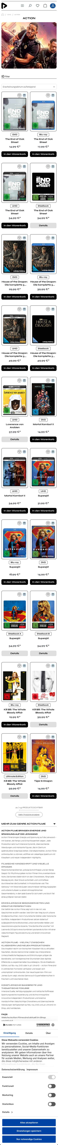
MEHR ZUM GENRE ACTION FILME (23, 823)
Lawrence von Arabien (15, 426)
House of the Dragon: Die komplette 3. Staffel (15, 283)
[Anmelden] (53, 5)
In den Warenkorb (15, 154)
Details (43, 225)
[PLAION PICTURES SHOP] (2, 14)
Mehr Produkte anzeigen (29, 814)
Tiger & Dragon (43, 781)
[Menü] (22, 6)
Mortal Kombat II (43, 424)
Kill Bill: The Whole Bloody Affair (15, 711)
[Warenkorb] (45, 6)
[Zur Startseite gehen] (8, 6)
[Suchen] (30, 6)
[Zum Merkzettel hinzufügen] (19, 95)
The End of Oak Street (14, 140)
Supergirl (43, 495)
